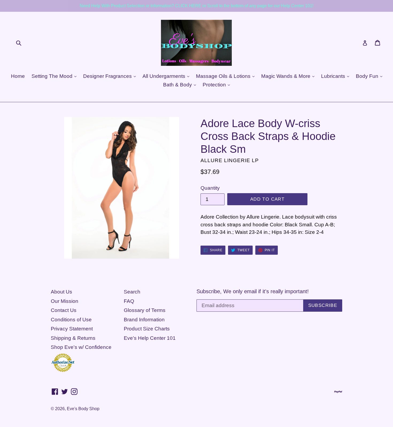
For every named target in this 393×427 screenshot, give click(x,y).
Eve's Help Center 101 (150, 338)
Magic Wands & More (286, 76)
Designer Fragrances (108, 76)
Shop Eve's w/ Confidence (81, 347)
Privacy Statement (72, 328)
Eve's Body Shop (83, 408)
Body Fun (368, 76)
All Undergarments (164, 76)
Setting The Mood (53, 76)
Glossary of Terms (144, 310)
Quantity (210, 188)
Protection (215, 84)
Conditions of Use (71, 319)
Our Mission (64, 301)
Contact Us (63, 310)
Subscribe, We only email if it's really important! (252, 291)
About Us (61, 292)
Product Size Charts (147, 328)
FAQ (129, 301)
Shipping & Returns (73, 338)
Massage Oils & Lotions (224, 76)
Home (18, 76)
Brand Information (144, 319)
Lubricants (333, 76)
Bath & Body (178, 84)
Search (132, 292)
